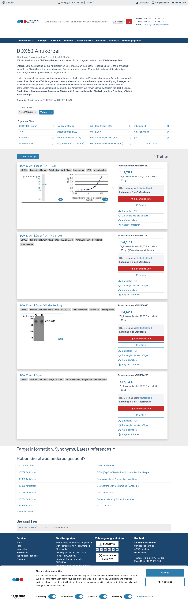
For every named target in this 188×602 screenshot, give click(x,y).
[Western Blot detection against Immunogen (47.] (42, 187)
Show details (143, 596)
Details (142, 205)
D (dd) (34, 527)
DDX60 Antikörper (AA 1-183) (38, 165)
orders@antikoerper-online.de (156, 24)
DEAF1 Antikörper (105, 465)
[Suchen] (129, 21)
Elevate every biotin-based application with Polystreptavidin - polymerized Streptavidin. (74, 545)
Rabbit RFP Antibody (66, 555)
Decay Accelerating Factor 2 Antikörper (115, 499)
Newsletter (22, 549)
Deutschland (145, 188)
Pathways (114, 40)
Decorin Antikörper (106, 506)
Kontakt (89, 3)
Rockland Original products (69, 559)
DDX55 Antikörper (27, 492)
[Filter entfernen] (35, 112)
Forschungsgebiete (131, 40)
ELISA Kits (56, 40)
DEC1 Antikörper (105, 492)
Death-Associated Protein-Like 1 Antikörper (117, 479)
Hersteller (101, 40)
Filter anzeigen (30, 156)
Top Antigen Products (27, 555)
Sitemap (21, 559)
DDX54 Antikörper (27, 499)
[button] (112, 189)
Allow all (165, 573)
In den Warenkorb (142, 199)
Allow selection (165, 582)
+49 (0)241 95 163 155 (149, 561)
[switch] (79, 596)
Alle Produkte (25, 40)
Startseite (23, 527)
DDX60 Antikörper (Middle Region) (41, 305)
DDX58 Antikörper (27, 479)
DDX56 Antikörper (27, 486)
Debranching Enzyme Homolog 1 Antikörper (118, 486)
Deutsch (10, 2)
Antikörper (42, 40)
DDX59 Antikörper (27, 472)
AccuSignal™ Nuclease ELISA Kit (71, 552)
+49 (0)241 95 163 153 (72, 2)
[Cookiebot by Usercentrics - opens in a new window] (18, 597)
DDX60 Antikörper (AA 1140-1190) (41, 235)
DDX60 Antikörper (31, 375)
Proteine (68, 40)
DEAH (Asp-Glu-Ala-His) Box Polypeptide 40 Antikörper (123, 472)
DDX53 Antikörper (27, 506)
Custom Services (84, 40)
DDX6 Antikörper (26, 465)
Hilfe (19, 546)
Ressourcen (22, 552)
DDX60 (43, 527)
